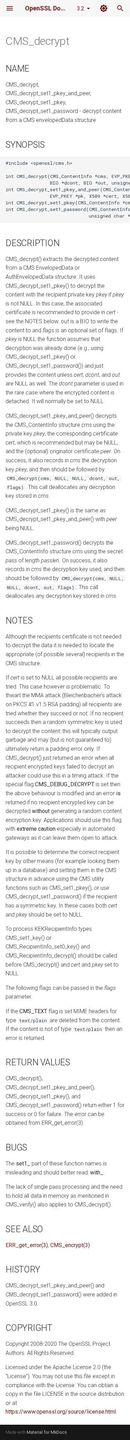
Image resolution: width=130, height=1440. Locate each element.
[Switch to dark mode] (104, 8)
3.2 (80, 8)
